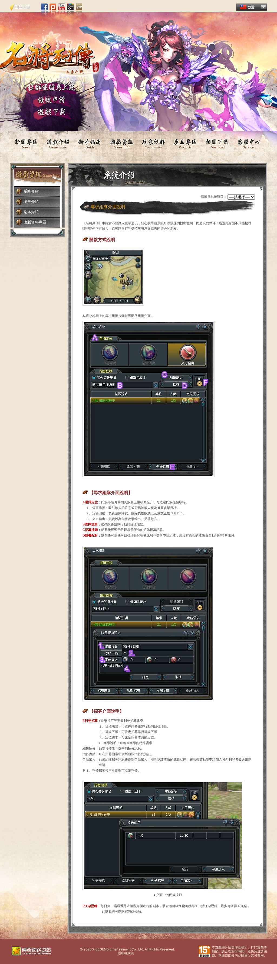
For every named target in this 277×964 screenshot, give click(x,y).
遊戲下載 (51, 114)
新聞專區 (26, 144)
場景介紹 (31, 202)
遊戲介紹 (58, 144)
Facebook (44, 10)
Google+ (70, 10)
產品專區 (186, 144)
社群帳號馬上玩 (51, 89)
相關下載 (217, 144)
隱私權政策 (126, 953)
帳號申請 (51, 101)
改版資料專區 (35, 222)
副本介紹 (31, 212)
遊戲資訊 (122, 144)
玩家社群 (154, 144)
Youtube (61, 10)
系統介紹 (31, 191)
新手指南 (90, 144)
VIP (78, 10)
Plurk (53, 10)
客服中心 (249, 144)
